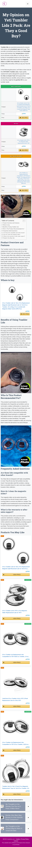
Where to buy (6, 225)
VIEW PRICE (24, 117)
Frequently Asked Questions (10, 231)
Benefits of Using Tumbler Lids (11, 227)
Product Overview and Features (11, 223)
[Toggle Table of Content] (23, 220)
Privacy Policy (25, 839)
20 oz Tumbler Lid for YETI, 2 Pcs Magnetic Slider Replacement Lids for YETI (23, 142)
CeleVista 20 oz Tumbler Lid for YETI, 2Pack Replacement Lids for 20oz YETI (15, 699)
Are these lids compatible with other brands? (14, 232)
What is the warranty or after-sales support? (14, 236)
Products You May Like (9, 238)
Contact (16, 841)
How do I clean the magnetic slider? (11, 234)
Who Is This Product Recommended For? (13, 229)
